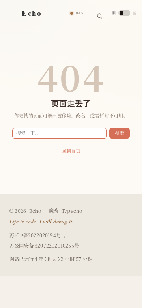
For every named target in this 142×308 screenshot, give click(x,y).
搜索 (119, 133)
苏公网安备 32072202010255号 (44, 246)
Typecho (72, 211)
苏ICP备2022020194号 (35, 235)
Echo (35, 210)
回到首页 (71, 151)
